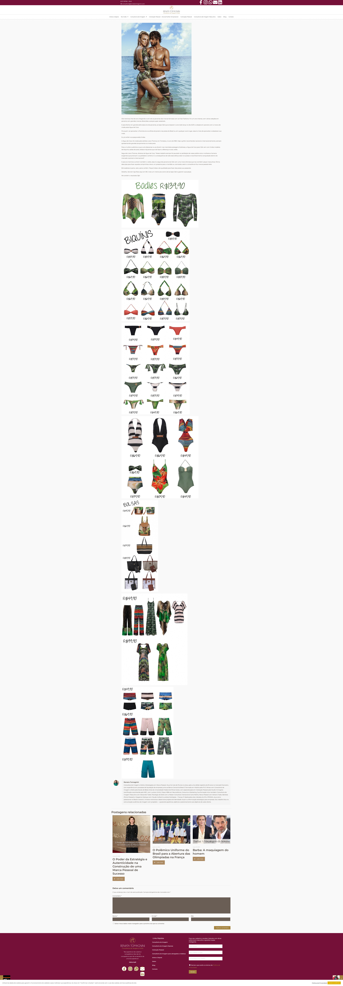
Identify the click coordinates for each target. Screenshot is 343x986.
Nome (115, 916)
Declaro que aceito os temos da (204, 966)
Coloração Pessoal (186, 17)
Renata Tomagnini (131, 782)
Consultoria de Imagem (137, 17)
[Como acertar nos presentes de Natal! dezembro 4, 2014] (338, 978)
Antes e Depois (114, 17)
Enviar (193, 972)
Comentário (117, 896)
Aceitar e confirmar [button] (334, 983)
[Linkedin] (220, 2)
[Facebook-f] (201, 2)
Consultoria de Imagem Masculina (204, 17)
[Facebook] (124, 969)
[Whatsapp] (210, 2)
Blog (224, 17)
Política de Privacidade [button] (319, 983)
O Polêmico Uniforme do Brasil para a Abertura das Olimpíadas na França (171, 853)
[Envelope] (215, 2)
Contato (231, 17)
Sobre (219, 17)
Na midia (124, 17)
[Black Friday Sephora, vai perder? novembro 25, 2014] (5, 978)
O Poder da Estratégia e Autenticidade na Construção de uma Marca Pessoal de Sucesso (130, 866)
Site (192, 916)
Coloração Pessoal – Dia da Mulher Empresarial (163, 17)
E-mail (154, 916)
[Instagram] (205, 2)
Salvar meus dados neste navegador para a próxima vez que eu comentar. (140, 923)
